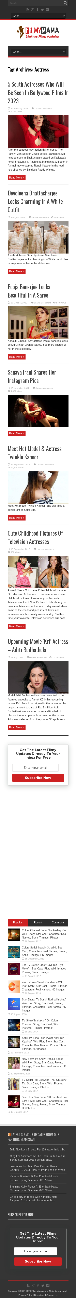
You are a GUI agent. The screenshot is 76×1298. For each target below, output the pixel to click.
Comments (58, 922)
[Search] (65, 3)
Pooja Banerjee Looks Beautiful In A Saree (29, 290)
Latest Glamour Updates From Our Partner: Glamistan (33, 1137)
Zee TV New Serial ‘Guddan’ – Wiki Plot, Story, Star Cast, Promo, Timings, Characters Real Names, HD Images (45, 986)
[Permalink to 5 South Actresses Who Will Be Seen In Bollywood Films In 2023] (38, 146)
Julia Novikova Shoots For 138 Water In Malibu (37, 1149)
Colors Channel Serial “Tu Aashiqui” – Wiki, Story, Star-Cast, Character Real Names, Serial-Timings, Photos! (44, 934)
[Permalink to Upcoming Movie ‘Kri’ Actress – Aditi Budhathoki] (38, 692)
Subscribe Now (38, 778)
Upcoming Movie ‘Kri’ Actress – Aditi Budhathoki (38, 645)
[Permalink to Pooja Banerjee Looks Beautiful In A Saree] (38, 338)
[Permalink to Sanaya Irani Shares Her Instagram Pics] (38, 426)
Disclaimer (39, 1295)
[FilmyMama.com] (38, 36)
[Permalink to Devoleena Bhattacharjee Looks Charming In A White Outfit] (38, 252)
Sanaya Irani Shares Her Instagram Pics (32, 376)
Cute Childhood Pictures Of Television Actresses (35, 537)
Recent (38, 922)
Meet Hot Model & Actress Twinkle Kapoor (35, 452)
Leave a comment (43, 108)
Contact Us (52, 1295)
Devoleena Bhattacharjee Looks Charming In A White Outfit (35, 201)
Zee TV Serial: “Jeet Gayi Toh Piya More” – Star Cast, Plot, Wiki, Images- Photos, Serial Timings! (44, 968)
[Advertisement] (38, 853)
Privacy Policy (25, 1295)
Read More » (16, 177)
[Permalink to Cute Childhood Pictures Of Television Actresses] (38, 587)
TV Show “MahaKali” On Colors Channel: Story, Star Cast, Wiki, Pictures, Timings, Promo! (40, 1024)
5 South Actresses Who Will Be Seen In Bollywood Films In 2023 (38, 92)
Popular (17, 922)
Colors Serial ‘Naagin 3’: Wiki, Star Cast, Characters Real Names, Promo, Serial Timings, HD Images (44, 951)
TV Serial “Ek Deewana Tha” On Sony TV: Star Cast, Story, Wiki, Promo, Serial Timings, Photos (44, 1083)
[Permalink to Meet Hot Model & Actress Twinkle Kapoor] (38, 502)
